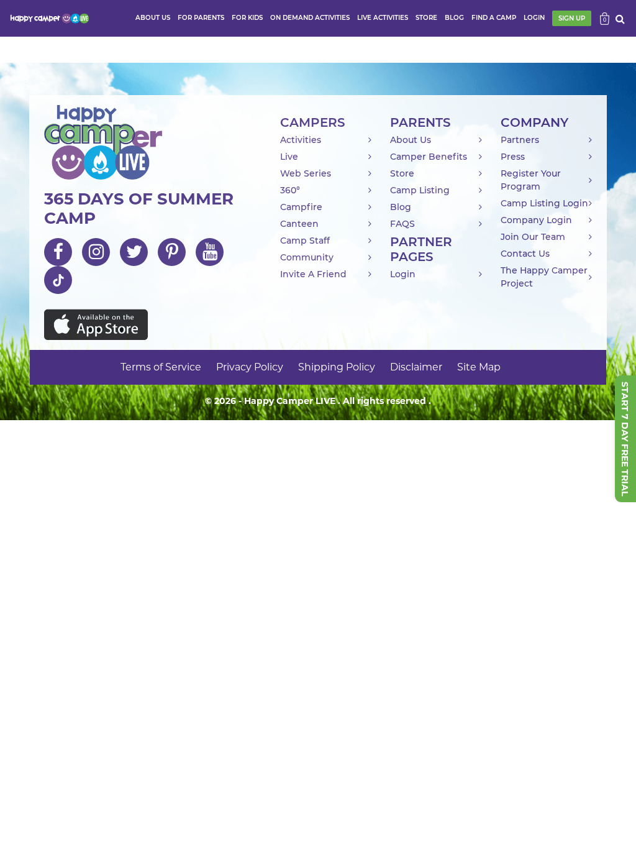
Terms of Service (160, 367)
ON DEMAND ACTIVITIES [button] (310, 18)
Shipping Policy (336, 367)
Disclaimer (416, 367)
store (426, 18)
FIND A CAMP (493, 18)
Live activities (382, 18)
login (534, 18)
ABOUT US (152, 18)
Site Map (479, 367)
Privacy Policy (249, 367)
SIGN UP (571, 18)
